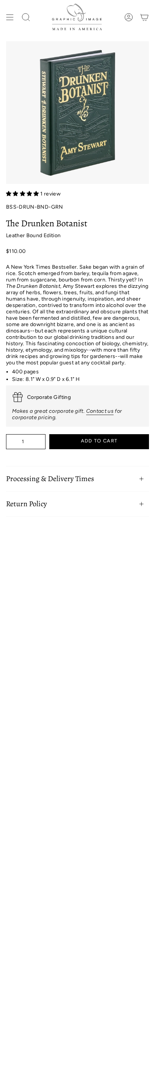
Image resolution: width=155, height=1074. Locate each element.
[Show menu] (9, 17)
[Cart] (144, 17)
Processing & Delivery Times (50, 479)
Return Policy (26, 504)
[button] (23, 194)
